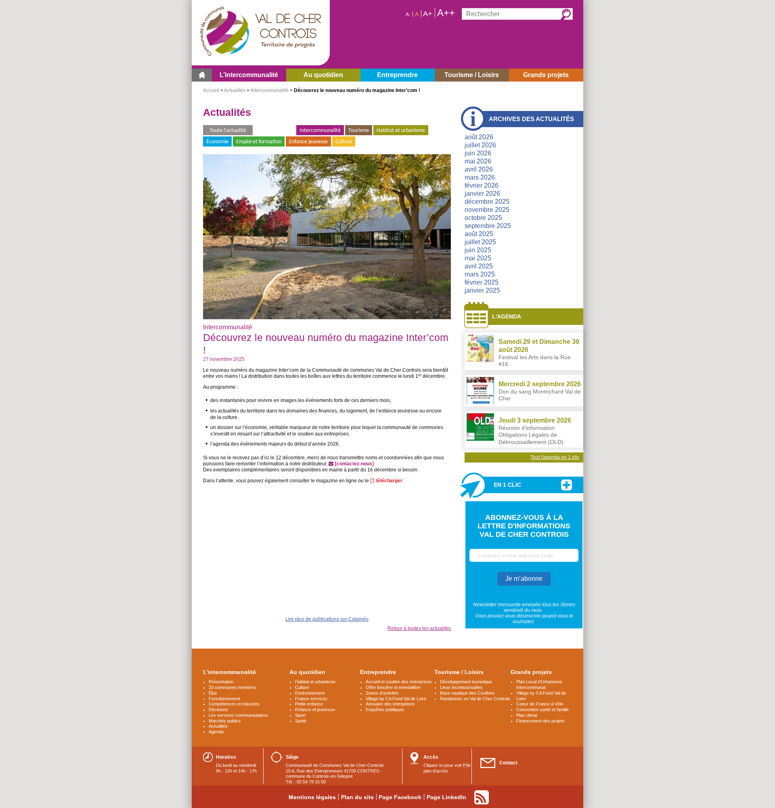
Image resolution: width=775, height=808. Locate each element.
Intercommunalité (270, 90)
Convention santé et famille (542, 709)
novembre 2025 (487, 209)
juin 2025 (478, 250)
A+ (427, 13)
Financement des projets (540, 720)
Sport (300, 715)
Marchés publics (225, 720)
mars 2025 (480, 274)
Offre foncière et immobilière (393, 687)
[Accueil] (202, 75)
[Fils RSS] (481, 797)
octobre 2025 (483, 217)
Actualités (234, 90)
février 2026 (482, 185)
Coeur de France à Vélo (539, 703)
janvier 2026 (482, 193)
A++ (446, 13)
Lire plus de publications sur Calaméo (327, 619)
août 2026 (479, 137)
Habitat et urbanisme (401, 131)
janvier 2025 (482, 290)
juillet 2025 (480, 242)
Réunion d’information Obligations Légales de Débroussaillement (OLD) (531, 435)
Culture (343, 142)
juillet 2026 (480, 145)
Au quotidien (307, 672)
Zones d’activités (382, 693)
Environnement (274, 131)
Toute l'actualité (227, 131)
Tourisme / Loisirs (459, 672)
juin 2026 (478, 153)
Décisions (218, 709)
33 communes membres (232, 687)
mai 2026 (478, 161)
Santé (300, 720)
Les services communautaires (238, 715)
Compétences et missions (234, 703)
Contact (508, 763)
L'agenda (506, 316)
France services (311, 698)
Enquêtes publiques (385, 709)
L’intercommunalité (229, 672)
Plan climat (526, 715)
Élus (213, 693)
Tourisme (358, 131)
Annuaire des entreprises (390, 703)
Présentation (221, 681)
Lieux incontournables (461, 687)
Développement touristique (466, 681)
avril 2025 (479, 266)
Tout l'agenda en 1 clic (554, 457)
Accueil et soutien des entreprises (399, 681)
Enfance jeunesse (308, 142)
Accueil (211, 90)
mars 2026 (480, 177)
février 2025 (482, 282)
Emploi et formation (258, 142)
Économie (217, 142)
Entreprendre (378, 672)
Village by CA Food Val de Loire (396, 698)
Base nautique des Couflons (467, 693)
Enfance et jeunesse (315, 709)
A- (408, 14)
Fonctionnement (224, 698)
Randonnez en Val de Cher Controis (475, 698)
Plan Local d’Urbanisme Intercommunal (539, 684)
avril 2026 (479, 169)
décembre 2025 (487, 201)
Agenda (216, 731)
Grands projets (531, 672)
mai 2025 (478, 258)
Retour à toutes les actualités (419, 628)
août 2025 (479, 233)
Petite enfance (309, 703)
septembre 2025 (488, 225)
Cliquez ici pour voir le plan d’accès (447, 768)
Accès (430, 757)
